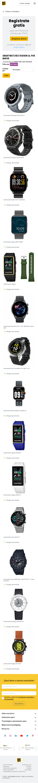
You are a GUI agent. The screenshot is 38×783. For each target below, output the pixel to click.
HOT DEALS (14, 64)
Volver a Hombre (12, 11)
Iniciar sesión (19, 47)
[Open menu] (35, 3)
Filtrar (6, 75)
